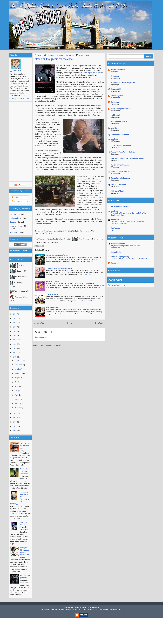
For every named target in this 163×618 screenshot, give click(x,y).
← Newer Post (39, 323)
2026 (14, 314)
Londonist (114, 139)
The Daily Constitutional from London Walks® (128, 158)
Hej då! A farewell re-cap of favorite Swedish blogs (129, 259)
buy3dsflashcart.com (82, 609)
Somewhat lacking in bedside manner (59, 268)
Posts (15, 197)
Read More (90, 261)
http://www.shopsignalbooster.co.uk (109, 609)
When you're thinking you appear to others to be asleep (24, 552)
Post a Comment (41, 337)
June (16, 386)
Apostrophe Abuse (118, 244)
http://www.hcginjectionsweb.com (62, 609)
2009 (14, 426)
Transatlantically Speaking (120, 178)
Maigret (71, 55)
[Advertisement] (20, 142)
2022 (14, 318)
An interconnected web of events (57, 255)
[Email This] (36, 246)
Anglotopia (115, 76)
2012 (14, 413)
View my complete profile (19, 98)
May (16, 391)
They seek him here (52, 307)
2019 (14, 331)
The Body (13, 232)
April (16, 395)
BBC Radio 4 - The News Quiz (121, 206)
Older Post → (100, 323)
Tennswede (115, 263)
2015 (14, 348)
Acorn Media (63, 55)
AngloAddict (80, 607)
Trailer (113, 230)
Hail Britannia (115, 115)
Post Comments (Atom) (52, 345)
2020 (14, 327)
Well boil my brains (52, 281)
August (17, 378)
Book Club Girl (116, 252)
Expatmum (115, 102)
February (18, 403)
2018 (14, 335)
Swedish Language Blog (120, 257)
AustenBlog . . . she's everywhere (123, 83)
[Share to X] (40, 246)
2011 (14, 418)
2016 (14, 344)
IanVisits (114, 128)
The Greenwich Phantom (120, 165)
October (18, 369)
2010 (14, 422)
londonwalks (115, 220)
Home (69, 323)
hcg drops (93, 609)
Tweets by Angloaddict (116, 285)
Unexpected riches (52, 294)
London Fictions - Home (120, 134)
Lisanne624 (51, 55)
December (18, 360)
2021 (14, 323)
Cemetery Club (116, 89)
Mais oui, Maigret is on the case (54, 59)
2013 (14, 357)
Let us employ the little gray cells (25, 445)
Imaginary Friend (16, 226)
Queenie (13, 222)
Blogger (97, 607)
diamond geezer (117, 96)
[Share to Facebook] (43, 246)
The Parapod (115, 228)
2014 (14, 353)
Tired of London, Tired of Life (121, 171)
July (16, 382)
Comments (17, 201)
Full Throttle (14, 218)
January (18, 408)
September (19, 373)
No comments (83, 55)
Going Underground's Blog (121, 109)
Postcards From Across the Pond (123, 152)
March (17, 399)
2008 (14, 431)
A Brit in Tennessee (118, 70)
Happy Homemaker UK (119, 121)
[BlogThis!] (38, 246)
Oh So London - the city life (121, 145)
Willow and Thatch (117, 191)
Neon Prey (13, 214)
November (18, 365)
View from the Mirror (118, 184)
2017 (14, 340)
